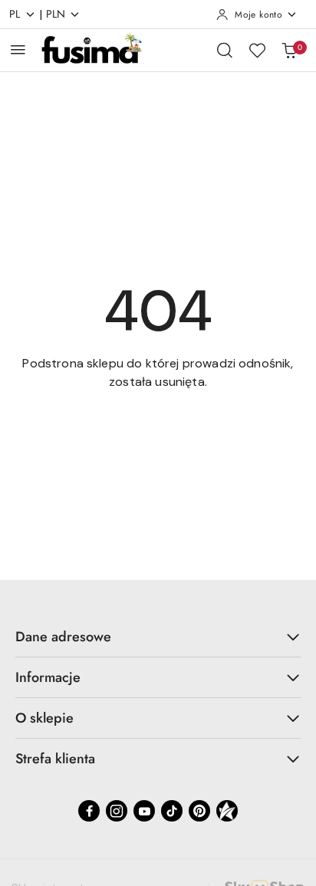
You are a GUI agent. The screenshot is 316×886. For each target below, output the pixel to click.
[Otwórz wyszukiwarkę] (224, 49)
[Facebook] (89, 811)
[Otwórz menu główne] (18, 49)
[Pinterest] (199, 811)
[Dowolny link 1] (227, 811)
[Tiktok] (172, 811)
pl (15, 13)
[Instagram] (116, 811)
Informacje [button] (48, 677)
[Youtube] (144, 811)
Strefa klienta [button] (55, 759)
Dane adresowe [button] (63, 637)
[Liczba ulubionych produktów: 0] (257, 49)
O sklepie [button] (44, 718)
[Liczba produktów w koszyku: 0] (289, 49)
